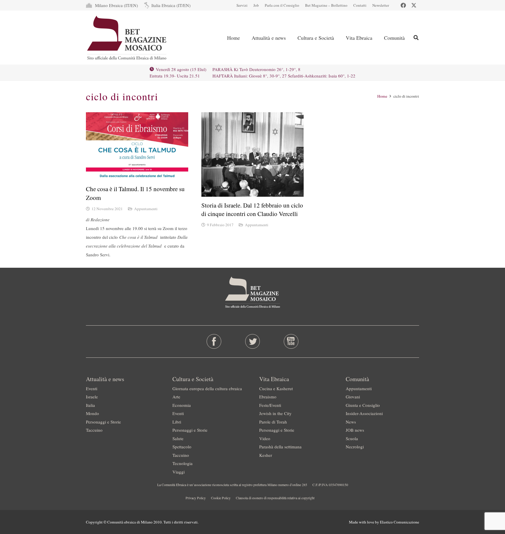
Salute (178, 438)
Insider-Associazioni (364, 413)
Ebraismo (267, 397)
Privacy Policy (196, 497)
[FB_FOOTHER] (214, 341)
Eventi (91, 388)
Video (264, 438)
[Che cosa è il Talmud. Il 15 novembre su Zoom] (137, 146)
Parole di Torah (273, 422)
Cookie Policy (221, 497)
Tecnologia (182, 463)
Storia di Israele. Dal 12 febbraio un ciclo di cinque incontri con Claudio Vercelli (252, 209)
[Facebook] (403, 5)
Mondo (92, 413)
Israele (92, 397)
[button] (416, 37)
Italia (90, 405)
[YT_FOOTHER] (291, 341)
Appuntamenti (146, 208)
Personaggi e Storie (103, 422)
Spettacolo (181, 447)
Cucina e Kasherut (276, 388)
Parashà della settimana (280, 447)
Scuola (352, 438)
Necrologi (355, 447)
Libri (176, 422)
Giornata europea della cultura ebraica (207, 388)
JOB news (355, 430)
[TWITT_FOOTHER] (252, 341)
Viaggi (178, 472)
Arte (176, 397)
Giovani (353, 397)
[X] (414, 5)
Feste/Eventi (270, 405)
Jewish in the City (275, 413)
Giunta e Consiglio (363, 405)
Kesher (265, 455)
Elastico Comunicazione (399, 522)
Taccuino (94, 430)
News (351, 422)
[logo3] (127, 38)
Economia (181, 405)
